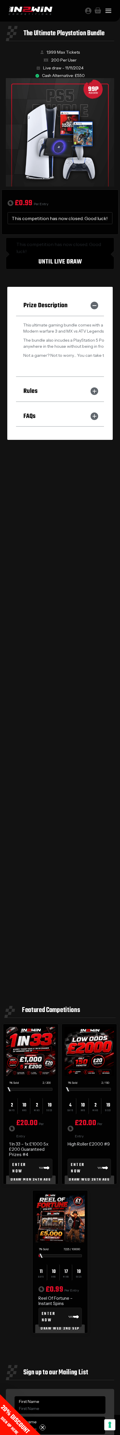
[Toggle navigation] (108, 11)
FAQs (29, 416)
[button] (20, 1414)
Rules (30, 391)
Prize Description (45, 305)
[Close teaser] (42, 1427)
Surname (28, 1422)
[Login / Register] (88, 10)
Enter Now (19, 1168)
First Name (29, 1401)
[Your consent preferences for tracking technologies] (109, 1424)
